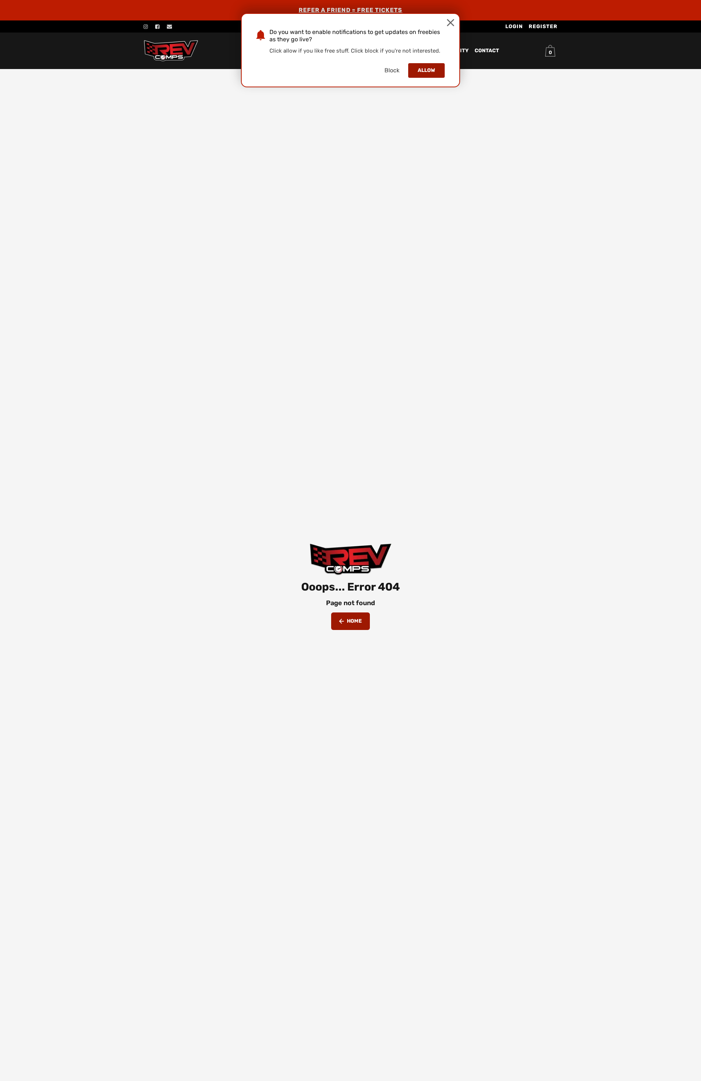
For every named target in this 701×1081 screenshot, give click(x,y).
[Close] (450, 22)
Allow (426, 70)
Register (543, 26)
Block (391, 70)
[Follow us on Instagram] (145, 26)
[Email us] (169, 26)
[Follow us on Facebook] (157, 26)
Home (354, 621)
